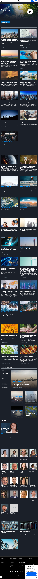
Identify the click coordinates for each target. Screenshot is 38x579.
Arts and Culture (4, 374)
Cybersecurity (4, 383)
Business (3, 378)
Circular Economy (4, 379)
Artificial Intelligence (5, 373)
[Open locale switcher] (1, 577)
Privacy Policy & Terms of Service (19, 574)
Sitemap (19, 575)
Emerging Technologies (5, 387)
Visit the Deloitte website (5, 22)
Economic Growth (4, 384)
